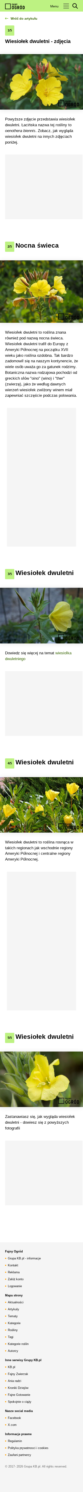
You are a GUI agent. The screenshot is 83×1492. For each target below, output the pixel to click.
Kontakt (13, 1265)
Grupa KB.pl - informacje (24, 1258)
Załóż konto (16, 1279)
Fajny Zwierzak (18, 1374)
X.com (12, 1425)
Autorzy (13, 1351)
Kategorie (14, 1323)
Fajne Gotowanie (19, 1395)
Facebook (14, 1418)
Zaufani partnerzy (19, 1455)
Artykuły (13, 1309)
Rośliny (13, 1330)
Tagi (10, 1337)
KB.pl (11, 1367)
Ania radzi (14, 1381)
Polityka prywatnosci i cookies (28, 1448)
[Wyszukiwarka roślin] (75, 6)
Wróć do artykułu (24, 18)
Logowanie (15, 1286)
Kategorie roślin (18, 1344)
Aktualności (16, 1302)
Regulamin (15, 1441)
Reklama (14, 1272)
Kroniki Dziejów (18, 1388)
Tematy (13, 1316)
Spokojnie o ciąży (19, 1401)
